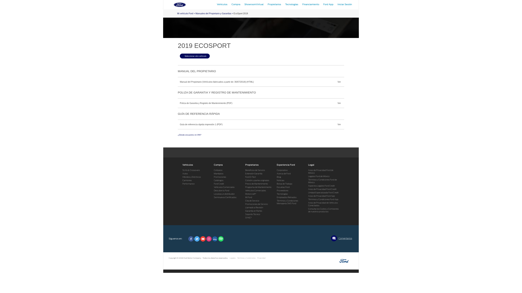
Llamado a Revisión (254, 208)
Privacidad (261, 258)
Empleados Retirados (286, 197)
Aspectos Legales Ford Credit (321, 186)
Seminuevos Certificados (225, 197)
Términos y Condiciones (246, 258)
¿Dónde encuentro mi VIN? (189, 135)
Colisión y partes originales (257, 180)
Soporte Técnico (252, 214)
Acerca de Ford (284, 174)
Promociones (220, 177)
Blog (279, 177)
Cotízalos (218, 170)
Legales (233, 258)
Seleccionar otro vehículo (195, 56)
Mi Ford (248, 197)
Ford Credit (219, 184)
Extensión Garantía (253, 174)
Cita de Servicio (252, 201)
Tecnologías (282, 194)
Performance (188, 184)
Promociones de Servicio (256, 204)
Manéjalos (218, 174)
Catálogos (218, 180)
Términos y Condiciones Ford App (323, 199)
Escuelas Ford (283, 187)
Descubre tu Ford (221, 191)
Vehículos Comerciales (224, 187)
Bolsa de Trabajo (284, 184)
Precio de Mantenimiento (256, 184)
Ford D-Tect (250, 177)
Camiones (187, 180)
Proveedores (282, 191)
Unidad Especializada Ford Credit (323, 193)
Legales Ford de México (319, 176)
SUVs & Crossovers (191, 170)
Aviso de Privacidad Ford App (321, 196)
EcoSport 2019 (241, 13)
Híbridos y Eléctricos (191, 177)
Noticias (280, 180)
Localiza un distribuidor (224, 194)
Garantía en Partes (253, 211)
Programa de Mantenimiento (258, 187)
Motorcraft (250, 194)
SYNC (248, 218)
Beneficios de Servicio (255, 170)
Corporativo (282, 170)
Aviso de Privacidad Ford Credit (322, 189)
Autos (185, 174)
